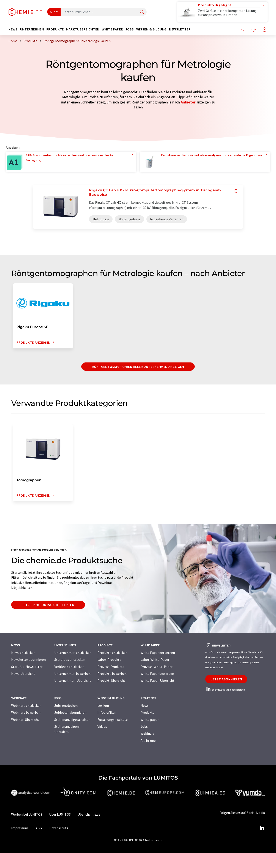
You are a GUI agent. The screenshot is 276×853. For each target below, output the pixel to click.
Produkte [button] (55, 29)
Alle (52, 12)
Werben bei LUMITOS (26, 814)
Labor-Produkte (109, 659)
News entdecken (23, 652)
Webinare (148, 733)
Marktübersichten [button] (82, 29)
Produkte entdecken (112, 652)
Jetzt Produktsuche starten (48, 605)
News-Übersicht (23, 673)
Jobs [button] (129, 29)
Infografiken (106, 712)
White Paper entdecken (158, 652)
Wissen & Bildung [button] (151, 29)
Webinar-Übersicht (25, 719)
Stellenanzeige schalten (72, 719)
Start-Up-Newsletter (26, 666)
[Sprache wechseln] (254, 29)
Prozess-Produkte (110, 666)
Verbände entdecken (69, 666)
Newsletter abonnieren (28, 659)
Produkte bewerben (112, 673)
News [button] (13, 29)
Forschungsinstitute (112, 719)
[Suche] (142, 12)
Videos (102, 726)
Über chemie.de (89, 814)
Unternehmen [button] (32, 29)
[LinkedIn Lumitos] (262, 828)
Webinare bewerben (26, 712)
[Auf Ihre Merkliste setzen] (236, 191)
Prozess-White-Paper (156, 666)
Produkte (147, 712)
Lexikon (103, 705)
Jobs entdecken (66, 705)
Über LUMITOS (60, 814)
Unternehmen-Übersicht (72, 680)
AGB (39, 828)
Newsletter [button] (179, 29)
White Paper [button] (112, 29)
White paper (150, 719)
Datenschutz (58, 828)
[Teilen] (243, 29)
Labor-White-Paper (155, 659)
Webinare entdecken (26, 705)
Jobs (144, 726)
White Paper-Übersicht (157, 680)
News (145, 705)
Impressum (19, 828)
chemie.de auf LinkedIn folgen (228, 689)
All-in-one (148, 740)
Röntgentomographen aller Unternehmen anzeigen (138, 366)
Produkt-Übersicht (111, 680)
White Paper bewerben (157, 673)
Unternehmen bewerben (72, 673)
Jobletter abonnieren (70, 712)
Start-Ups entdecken (69, 659)
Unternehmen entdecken (72, 652)
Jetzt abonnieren (226, 679)
